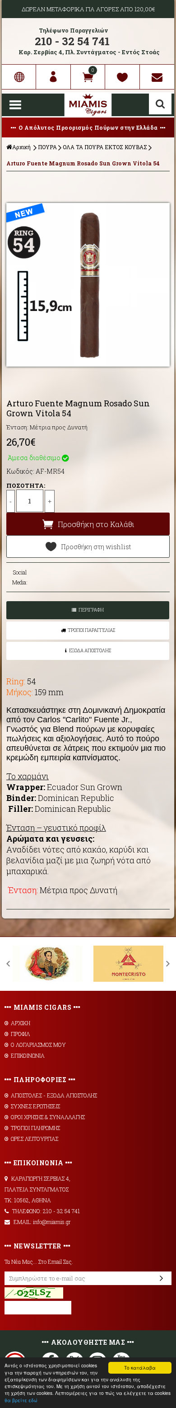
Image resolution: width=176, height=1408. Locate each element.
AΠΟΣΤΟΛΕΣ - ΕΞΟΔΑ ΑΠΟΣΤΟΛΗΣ (54, 1095)
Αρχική (21, 147)
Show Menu (15, 105)
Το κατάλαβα (140, 1367)
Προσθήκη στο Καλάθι (96, 524)
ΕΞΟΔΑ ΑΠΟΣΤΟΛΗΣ (90, 651)
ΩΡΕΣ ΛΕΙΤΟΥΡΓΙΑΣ (34, 1138)
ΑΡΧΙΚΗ (20, 1023)
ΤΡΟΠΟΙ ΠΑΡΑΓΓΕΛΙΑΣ (91, 630)
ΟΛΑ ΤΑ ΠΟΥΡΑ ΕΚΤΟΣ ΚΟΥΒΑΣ (105, 147)
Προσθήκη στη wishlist (96, 546)
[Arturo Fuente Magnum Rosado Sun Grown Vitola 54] (88, 285)
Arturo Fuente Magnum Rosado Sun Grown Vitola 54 (83, 163)
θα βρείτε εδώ (21, 1400)
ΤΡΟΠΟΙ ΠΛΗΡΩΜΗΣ (35, 1127)
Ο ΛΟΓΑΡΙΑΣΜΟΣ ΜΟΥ (38, 1044)
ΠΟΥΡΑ (47, 147)
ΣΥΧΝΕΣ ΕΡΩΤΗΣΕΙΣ (35, 1106)
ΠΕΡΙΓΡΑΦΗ (91, 610)
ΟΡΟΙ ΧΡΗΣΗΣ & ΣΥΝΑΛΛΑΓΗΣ (48, 1117)
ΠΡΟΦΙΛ (20, 1033)
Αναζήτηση (160, 104)
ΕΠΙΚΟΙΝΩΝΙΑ (28, 1055)
